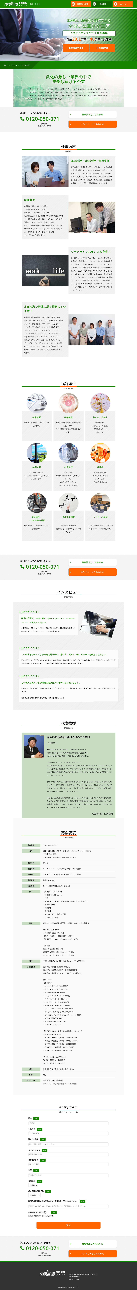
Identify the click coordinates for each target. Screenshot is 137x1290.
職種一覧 (6, 65)
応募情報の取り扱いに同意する (41, 1216)
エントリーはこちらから (92, 124)
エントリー (124, 4)
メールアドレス (34, 1150)
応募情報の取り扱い (35, 1212)
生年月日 (31, 1129)
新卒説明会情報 (82, 4)
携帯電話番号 (33, 1160)
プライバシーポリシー (74, 1279)
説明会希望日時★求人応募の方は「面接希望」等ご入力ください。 (53, 1201)
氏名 (30, 1118)
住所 (30, 1170)
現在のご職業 (33, 1139)
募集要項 (103, 4)
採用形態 (31, 1181)
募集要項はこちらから (92, 114)
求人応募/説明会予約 (36, 1191)
